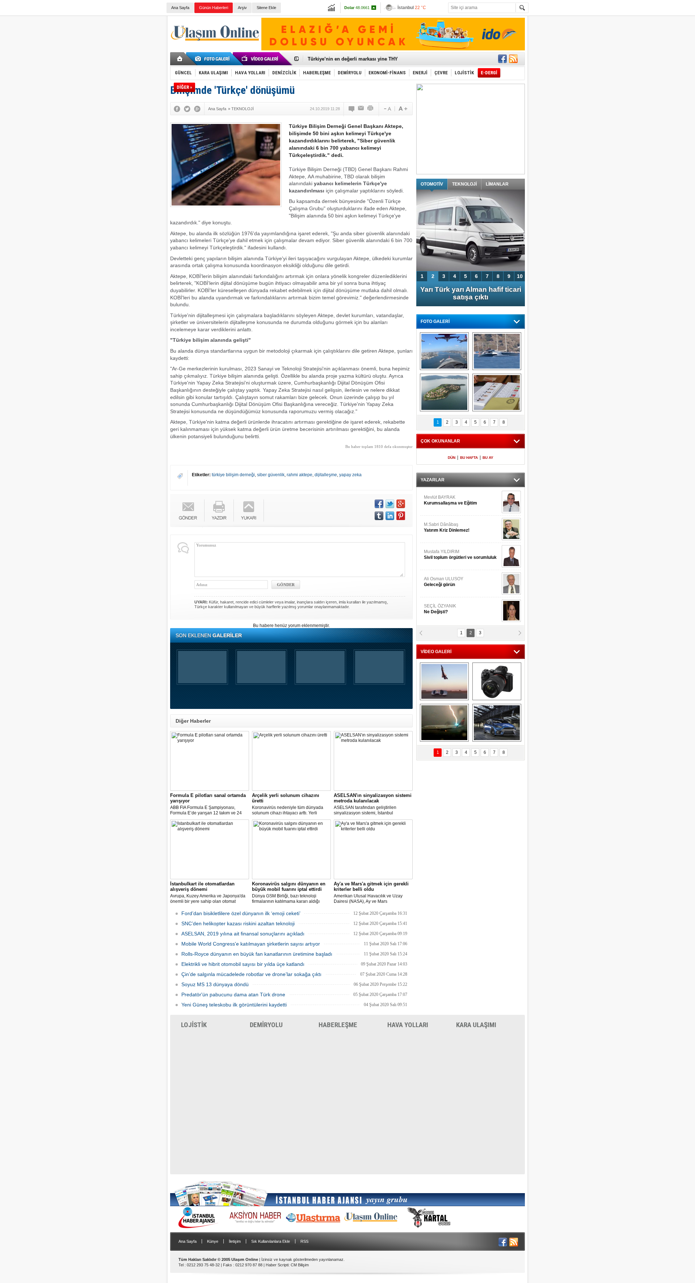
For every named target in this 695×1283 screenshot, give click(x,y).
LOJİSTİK (194, 1025)
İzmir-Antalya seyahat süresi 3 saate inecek (356, 59)
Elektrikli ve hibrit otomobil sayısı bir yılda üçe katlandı (242, 964)
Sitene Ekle (266, 7)
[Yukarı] (249, 510)
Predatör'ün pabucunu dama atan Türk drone (233, 994)
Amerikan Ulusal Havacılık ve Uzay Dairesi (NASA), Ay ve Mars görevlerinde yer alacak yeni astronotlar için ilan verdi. (373, 892)
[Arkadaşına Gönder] (361, 108)
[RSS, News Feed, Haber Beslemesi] (513, 58)
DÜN (451, 458)
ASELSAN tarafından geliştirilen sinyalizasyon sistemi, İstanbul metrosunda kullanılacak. (373, 804)
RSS (304, 1241)
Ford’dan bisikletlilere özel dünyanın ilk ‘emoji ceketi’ (240, 913)
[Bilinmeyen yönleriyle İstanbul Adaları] (444, 392)
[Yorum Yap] (352, 108)
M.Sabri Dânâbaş (446, 527)
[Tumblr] (379, 515)
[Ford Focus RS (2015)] (496, 723)
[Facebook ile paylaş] (502, 58)
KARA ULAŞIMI (476, 1025)
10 (520, 276)
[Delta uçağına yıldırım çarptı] (444, 723)
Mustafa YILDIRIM (460, 554)
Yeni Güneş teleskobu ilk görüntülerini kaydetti (234, 1005)
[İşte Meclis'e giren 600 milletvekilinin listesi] (496, 392)
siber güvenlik (271, 474)
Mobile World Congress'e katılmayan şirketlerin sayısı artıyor (250, 944)
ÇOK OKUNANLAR (440, 441)
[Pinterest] (400, 515)
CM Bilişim (300, 1265)
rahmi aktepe (299, 474)
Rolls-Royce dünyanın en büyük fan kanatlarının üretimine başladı (256, 954)
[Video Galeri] (260, 58)
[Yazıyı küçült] (387, 108)
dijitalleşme (326, 474)
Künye (212, 1241)
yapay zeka (350, 474)
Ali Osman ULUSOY (443, 581)
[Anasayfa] (180, 58)
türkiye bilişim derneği (233, 474)
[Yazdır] (370, 108)
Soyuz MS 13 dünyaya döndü (215, 984)
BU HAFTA (469, 458)
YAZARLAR (433, 479)
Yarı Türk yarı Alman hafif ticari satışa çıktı (470, 293)
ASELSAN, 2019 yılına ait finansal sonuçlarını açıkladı (242, 934)
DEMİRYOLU (266, 1025)
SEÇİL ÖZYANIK (440, 608)
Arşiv (242, 7)
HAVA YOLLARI (407, 1025)
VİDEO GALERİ (436, 651)
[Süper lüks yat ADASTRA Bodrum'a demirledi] (496, 351)
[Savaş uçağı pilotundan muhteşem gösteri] (444, 681)
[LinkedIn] (390, 515)
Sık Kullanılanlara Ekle (270, 1241)
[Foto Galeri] (213, 58)
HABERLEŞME (338, 1025)
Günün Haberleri (213, 7)
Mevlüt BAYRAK (450, 500)
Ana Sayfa (180, 7)
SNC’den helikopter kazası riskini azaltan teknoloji (238, 923)
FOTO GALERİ (435, 321)
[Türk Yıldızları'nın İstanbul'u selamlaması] (444, 351)
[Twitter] (187, 108)
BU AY (488, 458)
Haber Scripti (277, 1265)
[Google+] (197, 108)
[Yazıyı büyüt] (403, 108)
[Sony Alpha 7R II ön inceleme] (496, 681)
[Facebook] (177, 108)
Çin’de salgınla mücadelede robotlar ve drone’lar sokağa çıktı (251, 974)
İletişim (235, 1241)
